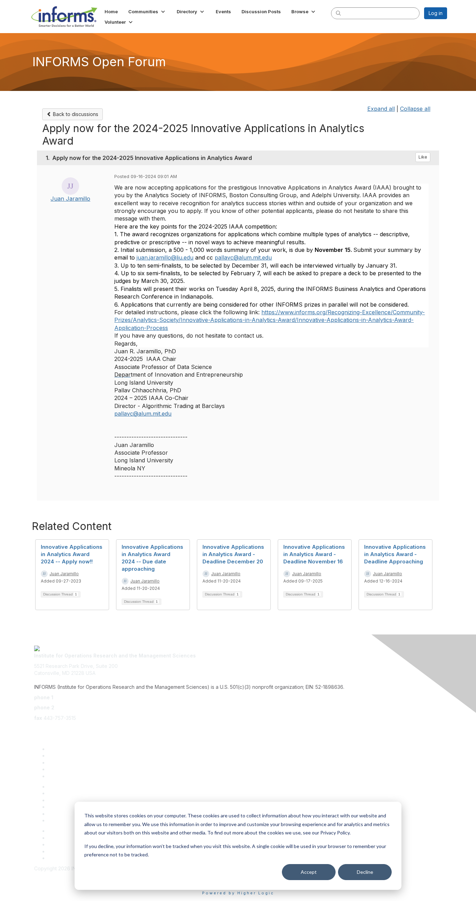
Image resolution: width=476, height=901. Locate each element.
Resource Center (67, 800)
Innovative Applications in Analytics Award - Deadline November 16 (314, 554)
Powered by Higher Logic (238, 893)
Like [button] (423, 157)
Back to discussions (75, 114)
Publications (62, 814)
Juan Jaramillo (70, 198)
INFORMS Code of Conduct (65, 875)
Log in (436, 13)
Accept (309, 872)
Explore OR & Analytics (74, 755)
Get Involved (62, 762)
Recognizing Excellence (76, 787)
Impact (55, 769)
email (40, 728)
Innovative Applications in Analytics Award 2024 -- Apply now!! (71, 554)
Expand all (381, 108)
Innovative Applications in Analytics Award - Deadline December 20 (233, 554)
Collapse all (415, 108)
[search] (338, 12)
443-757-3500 (72, 697)
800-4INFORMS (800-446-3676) (94, 707)
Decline (365, 872)
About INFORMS (66, 820)
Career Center (64, 851)
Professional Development (78, 793)
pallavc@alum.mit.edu (142, 413)
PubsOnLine (62, 831)
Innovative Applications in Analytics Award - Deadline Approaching (395, 554)
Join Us (56, 776)
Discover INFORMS (70, 749)
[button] (147, 11)
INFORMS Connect (69, 858)
